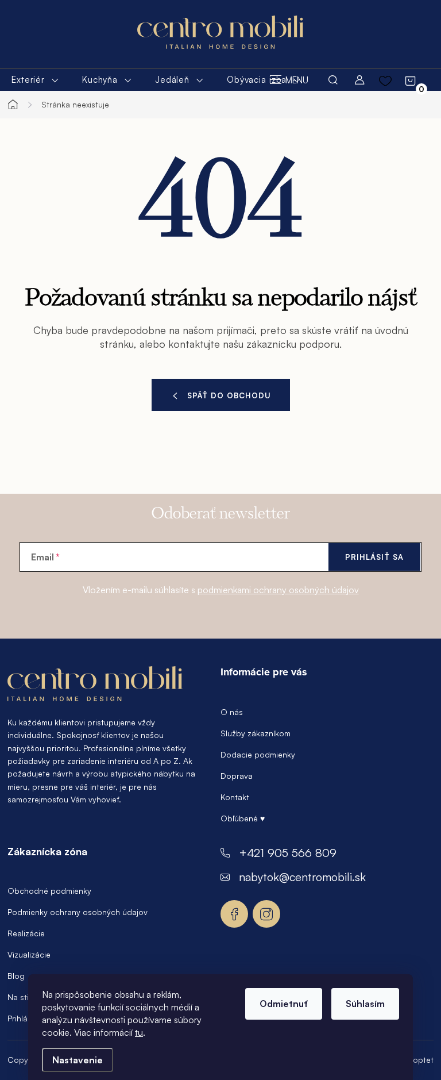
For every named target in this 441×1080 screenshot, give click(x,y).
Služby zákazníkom (255, 733)
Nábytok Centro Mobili (234, 914)
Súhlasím (365, 1003)
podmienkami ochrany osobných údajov (278, 589)
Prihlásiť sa (374, 557)
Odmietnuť (284, 1003)
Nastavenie (77, 1060)
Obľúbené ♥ (242, 818)
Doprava (236, 776)
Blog (16, 976)
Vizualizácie (29, 954)
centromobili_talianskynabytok (266, 914)
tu (139, 1032)
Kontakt (234, 797)
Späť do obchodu (229, 395)
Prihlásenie (27, 1018)
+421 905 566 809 (287, 852)
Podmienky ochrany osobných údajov (77, 912)
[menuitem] (35, 80)
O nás (231, 712)
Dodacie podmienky (257, 754)
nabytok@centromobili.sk (302, 877)
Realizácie (26, 933)
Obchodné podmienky (49, 890)
